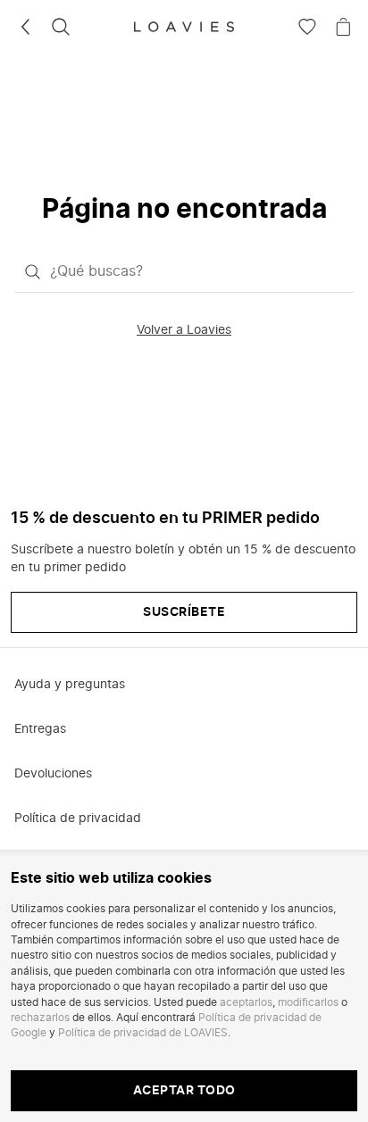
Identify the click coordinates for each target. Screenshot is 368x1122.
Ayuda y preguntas (69, 684)
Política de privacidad (77, 818)
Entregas (40, 729)
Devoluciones (53, 774)
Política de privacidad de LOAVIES (143, 1032)
